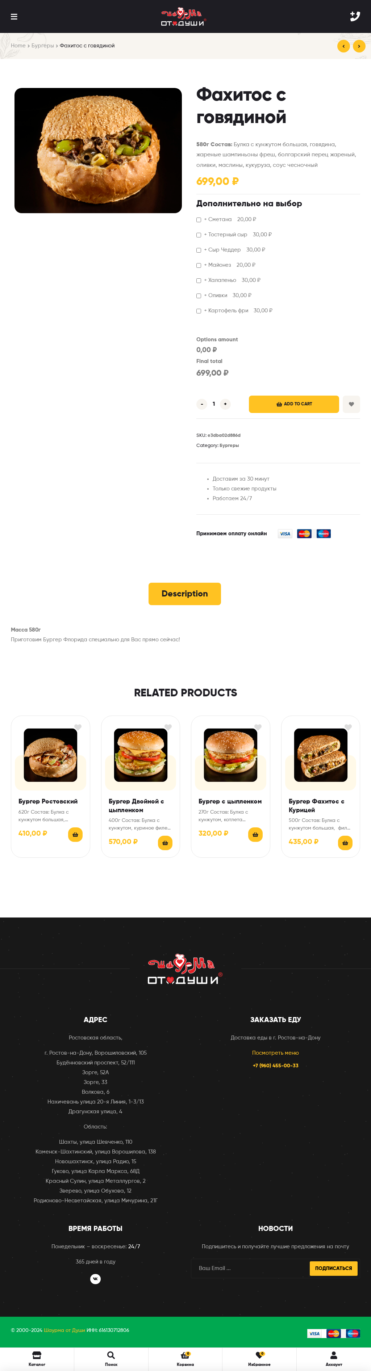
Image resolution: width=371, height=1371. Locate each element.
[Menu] (14, 16)
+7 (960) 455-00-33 (276, 1065)
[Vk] (95, 1279)
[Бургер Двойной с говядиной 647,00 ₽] (343, 46)
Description (185, 594)
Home (18, 45)
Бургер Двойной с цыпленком (136, 805)
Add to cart (298, 404)
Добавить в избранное (351, 404)
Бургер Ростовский (48, 801)
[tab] (185, 594)
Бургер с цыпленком (230, 801)
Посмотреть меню (275, 1053)
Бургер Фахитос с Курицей (317, 805)
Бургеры (43, 45)
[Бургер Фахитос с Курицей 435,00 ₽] (359, 46)
